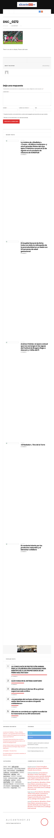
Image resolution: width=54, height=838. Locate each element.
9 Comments (14, 684)
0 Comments (23, 154)
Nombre (5, 107)
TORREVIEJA (22, 785)
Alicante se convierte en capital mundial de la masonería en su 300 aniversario (29, 713)
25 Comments (14, 676)
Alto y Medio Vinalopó (20, 768)
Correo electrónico (24, 107)
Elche (22, 241)
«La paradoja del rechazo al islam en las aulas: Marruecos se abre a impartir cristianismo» (27, 701)
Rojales (12, 781)
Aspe (5, 770)
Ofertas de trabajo (12, 778)
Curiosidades (14, 772)
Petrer (13, 780)
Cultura (23, 140)
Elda (18, 774)
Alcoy (9, 766)
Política (18, 780)
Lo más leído (19, 776)
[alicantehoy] (27, 4)
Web (36, 107)
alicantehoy (15, 25)
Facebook (31, 737)
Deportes (7, 774)
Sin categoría (7, 785)
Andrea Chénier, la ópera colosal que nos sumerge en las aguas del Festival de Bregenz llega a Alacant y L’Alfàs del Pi (34, 347)
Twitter (30, 733)
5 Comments (14, 717)
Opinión (22, 442)
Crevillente (20, 770)
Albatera (5, 766)
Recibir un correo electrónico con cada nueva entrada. (16, 117)
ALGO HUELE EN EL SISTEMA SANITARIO (26, 681)
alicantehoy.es (18, 819)
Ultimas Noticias (7, 787)
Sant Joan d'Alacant (8, 784)
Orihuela (7, 780)
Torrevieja (15, 786)
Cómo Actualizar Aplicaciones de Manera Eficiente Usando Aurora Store (38, 768)
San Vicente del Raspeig (19, 783)
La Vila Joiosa (13, 776)
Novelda (5, 778)
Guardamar (7, 776)
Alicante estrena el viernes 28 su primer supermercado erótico (27, 690)
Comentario (6, 91)
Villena (19, 787)
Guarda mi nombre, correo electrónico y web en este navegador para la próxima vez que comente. (26, 114)
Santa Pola (18, 782)
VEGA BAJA (14, 788)
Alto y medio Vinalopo (8, 768)
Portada (13, 664)
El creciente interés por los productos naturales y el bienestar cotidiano (31, 548)
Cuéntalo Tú (22, 772)
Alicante (23, 543)
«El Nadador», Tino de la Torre (33, 445)
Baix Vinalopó (11, 770)
